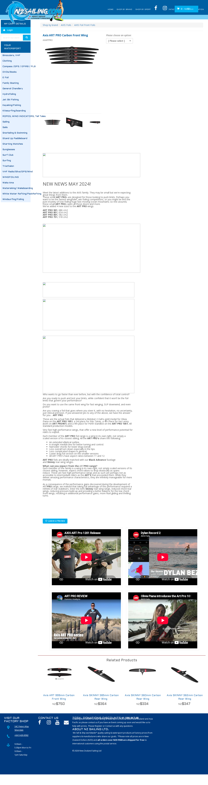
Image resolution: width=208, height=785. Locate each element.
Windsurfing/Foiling (13, 199)
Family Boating (10, 83)
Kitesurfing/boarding (14, 111)
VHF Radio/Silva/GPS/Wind (16, 172)
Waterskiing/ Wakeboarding (16, 188)
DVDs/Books (9, 72)
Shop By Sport (129, 10)
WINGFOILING (10, 177)
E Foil (5, 78)
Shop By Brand (105, 10)
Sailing (5, 122)
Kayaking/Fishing (11, 105)
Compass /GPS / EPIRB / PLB (16, 66)
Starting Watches (12, 144)
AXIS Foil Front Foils (84, 25)
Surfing (6, 161)
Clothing (7, 61)
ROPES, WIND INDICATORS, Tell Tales (16, 116)
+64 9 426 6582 (21, 735)
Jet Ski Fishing (10, 100)
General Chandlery (12, 89)
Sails (5, 127)
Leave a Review (56, 521)
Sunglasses (8, 150)
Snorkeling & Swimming (14, 133)
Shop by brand (50, 25)
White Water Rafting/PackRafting (16, 194)
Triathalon (8, 166)
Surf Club (7, 155)
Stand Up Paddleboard (14, 138)
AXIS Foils (66, 25)
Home (88, 10)
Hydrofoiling (9, 94)
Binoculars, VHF (11, 55)
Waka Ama (8, 183)
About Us (148, 10)
